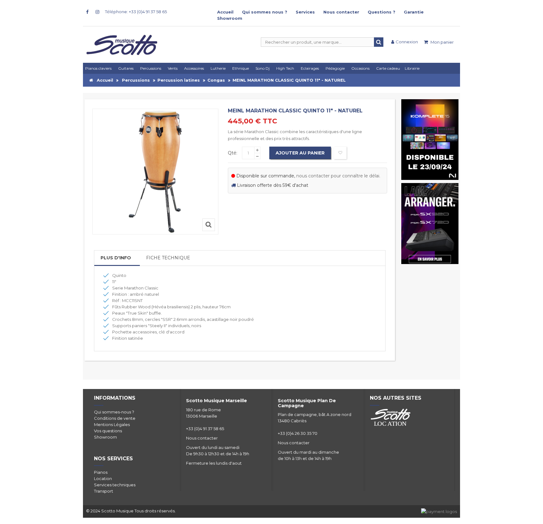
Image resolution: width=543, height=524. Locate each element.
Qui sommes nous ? (264, 11)
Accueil (225, 11)
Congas (216, 80)
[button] (311, 68)
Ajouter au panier (300, 153)
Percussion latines (178, 80)
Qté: (232, 153)
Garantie (414, 11)
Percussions (136, 80)
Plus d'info (116, 258)
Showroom (229, 18)
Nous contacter (341, 11)
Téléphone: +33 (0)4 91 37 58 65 (136, 11)
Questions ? (381, 11)
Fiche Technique (168, 258)
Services (305, 11)
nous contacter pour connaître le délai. (338, 176)
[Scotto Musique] (146, 45)
